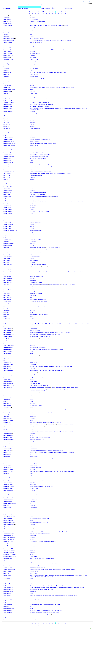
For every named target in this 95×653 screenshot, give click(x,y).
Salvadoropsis (6, 63)
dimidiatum (11, 514)
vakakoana (68, 569)
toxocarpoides (10, 224)
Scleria (4, 181)
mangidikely (32, 374)
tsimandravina (42, 113)
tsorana (72, 284)
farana (31, 173)
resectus (8, 293)
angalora (31, 230)
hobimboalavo (41, 486)
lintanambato (32, 526)
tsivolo (48, 437)
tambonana (44, 518)
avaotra (31, 355)
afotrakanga (32, 433)
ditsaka (34, 597)
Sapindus (5, 95)
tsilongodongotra (52, 166)
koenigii (8, 126)
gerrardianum (11, 338)
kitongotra (46, 284)
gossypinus (9, 274)
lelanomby (37, 252)
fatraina (47, 87)
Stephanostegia (6, 518)
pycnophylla (9, 51)
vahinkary (48, 113)
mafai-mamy (32, 368)
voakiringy (32, 46)
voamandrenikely (63, 49)
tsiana (58, 471)
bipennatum (11, 418)
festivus (9, 467)
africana (9, 27)
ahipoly (31, 312)
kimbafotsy (53, 585)
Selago (4, 247)
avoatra (41, 355)
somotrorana (32, 490)
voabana (68, 387)
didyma (9, 249)
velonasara (48, 306)
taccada (8, 130)
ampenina (32, 569)
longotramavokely (45, 166)
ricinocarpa (10, 435)
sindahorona (65, 323)
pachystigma (10, 218)
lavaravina (43, 458)
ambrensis (10, 583)
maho (31, 301)
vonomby (69, 40)
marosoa (37, 272)
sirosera (31, 188)
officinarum (10, 25)
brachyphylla (8, 205)
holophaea (12, 524)
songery (39, 410)
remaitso (32, 617)
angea (31, 289)
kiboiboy (75, 271)
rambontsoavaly (38, 264)
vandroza (40, 104)
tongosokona (32, 245)
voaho (42, 301)
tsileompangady (43, 269)
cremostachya (13, 516)
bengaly (44, 387)
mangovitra (60, 452)
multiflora (10, 108)
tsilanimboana (33, 567)
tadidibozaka (32, 150)
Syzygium (5, 619)
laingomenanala (50, 72)
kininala (35, 533)
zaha (31, 497)
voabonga (32, 379)
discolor (10, 433)
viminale (10, 113)
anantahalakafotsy (33, 299)
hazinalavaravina (33, 604)
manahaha (48, 247)
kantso (31, 218)
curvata (9, 29)
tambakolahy (51, 366)
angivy (31, 370)
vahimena (32, 209)
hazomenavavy (38, 235)
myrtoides (10, 571)
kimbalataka (57, 595)
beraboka (32, 226)
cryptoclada (8, 68)
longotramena (37, 192)
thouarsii (10, 558)
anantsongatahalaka (42, 299)
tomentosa (9, 412)
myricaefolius (9, 291)
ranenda (31, 362)
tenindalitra (46, 314)
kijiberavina (36, 614)
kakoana (50, 569)
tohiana (51, 471)
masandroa (32, 40)
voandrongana (78, 108)
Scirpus (4, 173)
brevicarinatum (10, 420)
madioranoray (48, 252)
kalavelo (31, 578)
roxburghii (9, 426)
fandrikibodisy (46, 355)
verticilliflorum (10, 427)
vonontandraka (70, 431)
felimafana (37, 452)
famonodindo (32, 217)
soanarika (32, 130)
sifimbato (45, 548)
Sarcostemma (6, 111)
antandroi (8, 258)
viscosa (10, 169)
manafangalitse (40, 541)
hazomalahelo (33, 57)
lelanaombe (32, 252)
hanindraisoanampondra (35, 256)
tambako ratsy (57, 366)
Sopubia (5, 414)
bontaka (40, 575)
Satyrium (5, 115)
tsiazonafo (32, 85)
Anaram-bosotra (68, 7)
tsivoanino (39, 282)
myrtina (7, 203)
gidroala (31, 340)
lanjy (40, 467)
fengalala (32, 444)
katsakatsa (32, 303)
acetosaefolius (10, 251)
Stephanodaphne (6, 516)
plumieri (8, 128)
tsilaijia (55, 563)
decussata (10, 563)
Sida (4, 320)
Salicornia (5, 55)
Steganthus (5, 505)
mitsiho (31, 59)
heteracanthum (10, 375)
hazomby (9, 192)
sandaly (36, 93)
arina (31, 152)
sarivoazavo (32, 262)
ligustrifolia (10, 211)
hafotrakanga (32, 437)
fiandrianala (41, 271)
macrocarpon (9, 381)
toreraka (41, 377)
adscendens (9, 252)
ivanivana (40, 357)
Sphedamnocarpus (7, 446)
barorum (8, 260)
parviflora (10, 164)
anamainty (45, 389)
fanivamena (35, 357)
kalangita (43, 247)
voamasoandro (47, 40)
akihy (31, 597)
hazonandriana (40, 512)
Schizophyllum (6, 171)
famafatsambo (56, 201)
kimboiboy (80, 271)
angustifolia (10, 61)
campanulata (10, 441)
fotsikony (32, 194)
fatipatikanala (32, 403)
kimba (49, 585)
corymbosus (9, 173)
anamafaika (39, 389)
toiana (55, 471)
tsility (48, 522)
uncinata (9, 226)
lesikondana (38, 543)
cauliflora (10, 152)
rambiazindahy (33, 295)
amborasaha (32, 458)
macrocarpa (10, 597)
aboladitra (32, 338)
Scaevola (5, 126)
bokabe (35, 528)
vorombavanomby (33, 274)
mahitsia (31, 465)
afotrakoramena (38, 531)
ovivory (40, 405)
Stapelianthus (6, 503)
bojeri (9, 132)
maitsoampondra (33, 548)
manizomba (32, 164)
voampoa (35, 372)
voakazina (82, 587)
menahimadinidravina (45, 196)
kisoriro (39, 211)
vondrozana (38, 167)
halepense (9, 424)
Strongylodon (6, 556)
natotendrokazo (51, 332)
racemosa (8, 188)
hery (59, 370)
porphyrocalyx (8, 78)
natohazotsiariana (50, 334)
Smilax (4, 355)
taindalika (32, 314)
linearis (9, 593)
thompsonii (11, 550)
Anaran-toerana (6, 7)
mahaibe (31, 511)
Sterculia (5, 531)
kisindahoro (46, 323)
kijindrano (45, 589)
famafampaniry (43, 201)
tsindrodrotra (62, 471)
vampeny (73, 569)
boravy (43, 575)
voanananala (37, 46)
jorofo (34, 619)
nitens (8, 392)
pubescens (9, 304)
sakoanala (36, 30)
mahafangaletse (33, 541)
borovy (46, 575)
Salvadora (5, 61)
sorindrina (49, 357)
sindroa (31, 351)
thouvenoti (9, 200)
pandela (31, 560)
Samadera (5, 87)
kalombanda (32, 450)
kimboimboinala (85, 271)
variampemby (66, 424)
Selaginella (5, 243)
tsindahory (38, 324)
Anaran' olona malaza (7, 8)
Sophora (5, 412)
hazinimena (63, 587)
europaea (9, 91)
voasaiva (36, 19)
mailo (53, 393)
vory (31, 562)
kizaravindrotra (76, 587)
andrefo (31, 25)
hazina (31, 581)
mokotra (76, 575)
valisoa (31, 128)
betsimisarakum (11, 334)
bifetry (40, 87)
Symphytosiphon (6, 617)
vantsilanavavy (38, 139)
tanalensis (10, 610)
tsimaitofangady (76, 323)
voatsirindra (64, 431)
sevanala (34, 21)
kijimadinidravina (69, 587)
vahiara (34, 364)
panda (55, 72)
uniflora (9, 228)
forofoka (39, 239)
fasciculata (10, 589)
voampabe (46, 377)
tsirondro (46, 431)
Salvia (4, 66)
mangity (31, 251)
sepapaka (32, 321)
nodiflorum (9, 393)
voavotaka (47, 576)
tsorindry (50, 431)
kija (41, 595)
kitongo (42, 284)
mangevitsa (55, 450)
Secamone (5, 207)
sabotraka (69, 173)
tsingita (46, 249)
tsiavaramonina (68, 284)
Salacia (4, 34)
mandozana (44, 102)
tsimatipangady (83, 323)
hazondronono (33, 518)
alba (9, 410)
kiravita (36, 347)
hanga (86, 389)
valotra (47, 156)
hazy (42, 563)
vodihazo (52, 558)
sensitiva (8, 358)
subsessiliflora (11, 608)
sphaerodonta (9, 482)
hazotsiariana (32, 334)
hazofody (32, 441)
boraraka (52, 387)
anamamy (55, 389)
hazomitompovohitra (50, 370)
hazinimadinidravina (50, 587)
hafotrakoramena (55, 531)
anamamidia (49, 389)
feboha (35, 484)
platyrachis (8, 124)
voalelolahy (52, 113)
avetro (35, 355)
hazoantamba (32, 102)
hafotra (31, 435)
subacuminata (9, 53)
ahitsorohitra (32, 147)
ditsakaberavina (39, 597)
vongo (51, 341)
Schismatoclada (6, 141)
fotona (34, 152)
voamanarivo (46, 341)
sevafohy (32, 19)
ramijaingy (44, 264)
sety (35, 203)
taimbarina (9, 198)
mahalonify (37, 141)
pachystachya (10, 55)
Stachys (4, 478)
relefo (53, 563)
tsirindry (31, 429)
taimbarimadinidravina (34, 198)
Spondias (5, 460)
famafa (31, 201)
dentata (7, 36)
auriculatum (9, 366)
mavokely (53, 247)
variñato (35, 128)
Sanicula (5, 91)
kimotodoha (55, 452)
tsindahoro (32, 320)
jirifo (31, 503)
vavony (31, 602)
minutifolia (10, 213)
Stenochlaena (6, 509)
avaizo (47, 393)
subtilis (9, 475)
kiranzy (31, 364)
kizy (33, 606)
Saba (4, 17)
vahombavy (47, 410)
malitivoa (32, 169)
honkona (54, 422)
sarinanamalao (71, 452)
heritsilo (56, 370)
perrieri (7, 76)
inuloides (9, 512)
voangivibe (68, 377)
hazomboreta (35, 49)
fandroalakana (33, 477)
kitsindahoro (51, 323)
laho (31, 454)
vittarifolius (9, 299)
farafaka (43, 87)
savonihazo (32, 95)
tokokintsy (56, 196)
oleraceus (9, 409)
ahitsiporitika (32, 467)
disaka (31, 591)
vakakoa (63, 569)
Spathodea (5, 441)
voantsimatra (36, 38)
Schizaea (5, 150)
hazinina (31, 608)
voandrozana (50, 104)
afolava (31, 66)
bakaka (31, 420)
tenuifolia (9, 222)
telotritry (51, 458)
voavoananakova (65, 98)
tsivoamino (38, 567)
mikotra (72, 575)
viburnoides (12, 145)
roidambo (55, 355)
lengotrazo (37, 47)
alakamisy (32, 143)
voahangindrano (33, 546)
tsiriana (58, 334)
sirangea (62, 284)
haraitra (36, 145)
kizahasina (64, 595)
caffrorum (9, 422)
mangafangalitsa (47, 541)
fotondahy (35, 154)
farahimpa (37, 143)
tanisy (34, 61)
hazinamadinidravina (41, 587)
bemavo (31, 113)
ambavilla (9, 254)
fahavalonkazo (36, 370)
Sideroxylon (5, 328)
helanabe (34, 106)
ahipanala (32, 284)
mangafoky (58, 87)
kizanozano (44, 72)
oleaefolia (10, 217)
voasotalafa (47, 106)
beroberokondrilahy (58, 409)
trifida (8, 416)
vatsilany (50, 133)
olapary (45, 171)
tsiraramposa (36, 495)
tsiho (37, 59)
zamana (35, 184)
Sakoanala (5, 30)
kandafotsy (39, 72)
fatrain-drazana (52, 87)
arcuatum (12, 533)
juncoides (8, 175)
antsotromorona (33, 412)
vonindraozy (37, 109)
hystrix (9, 158)
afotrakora (32, 531)
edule (8, 232)
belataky (31, 528)
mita (55, 173)
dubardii (12, 446)
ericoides (9, 511)
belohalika (32, 554)
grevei (9, 494)
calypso (7, 34)
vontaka (31, 401)
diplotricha (10, 565)
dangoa (34, 563)
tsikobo (47, 98)
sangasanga (36, 66)
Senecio (4, 251)
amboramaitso (33, 558)
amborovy (32, 575)
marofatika (68, 575)
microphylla (10, 162)
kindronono (32, 222)
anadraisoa (32, 271)
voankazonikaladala (58, 98)
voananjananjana (33, 507)
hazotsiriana (32, 332)
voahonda (55, 431)
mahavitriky (32, 264)
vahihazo (35, 385)
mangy (38, 598)
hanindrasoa (70, 271)
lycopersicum (9, 379)
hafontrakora (43, 531)
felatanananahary (33, 133)
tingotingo (32, 258)
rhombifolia (7, 323)
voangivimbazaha (74, 387)
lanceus (9, 505)
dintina (36, 585)
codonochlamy (11, 100)
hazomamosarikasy (63, 201)
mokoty (80, 575)
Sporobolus (5, 461)
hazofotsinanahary (51, 266)
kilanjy (31, 463)
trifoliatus (9, 95)
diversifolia (9, 21)
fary (31, 23)
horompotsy (37, 461)
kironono (44, 522)
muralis (7, 247)
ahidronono (32, 29)
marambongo (57, 575)
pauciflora (10, 604)
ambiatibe (32, 366)
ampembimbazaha (38, 424)
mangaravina (32, 293)
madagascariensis (11, 30)
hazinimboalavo (57, 587)
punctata (9, 306)
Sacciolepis (5, 27)
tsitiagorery (57, 49)
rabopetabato (39, 548)
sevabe (41, 366)
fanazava (32, 492)
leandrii (9, 495)
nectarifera (10, 600)
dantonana (32, 585)
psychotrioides (13, 143)
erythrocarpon (10, 372)
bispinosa (9, 303)
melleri (10, 448)
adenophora (9, 578)
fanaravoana (32, 306)
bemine (50, 393)
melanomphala (9, 186)
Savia (4, 118)
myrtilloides (9, 44)
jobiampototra (46, 563)
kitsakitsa (32, 304)
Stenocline (5, 511)
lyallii (8, 480)
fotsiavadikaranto (51, 412)
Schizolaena (5, 152)
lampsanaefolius (10, 280)
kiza (61, 595)
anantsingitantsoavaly (39, 249)
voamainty (42, 392)
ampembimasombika (34, 422)
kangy (36, 332)
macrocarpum (10, 383)
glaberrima (10, 209)
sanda (49, 49)
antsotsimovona (40, 412)
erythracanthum (10, 370)
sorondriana (37, 431)
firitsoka (45, 412)
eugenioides (10, 587)
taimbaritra (36, 200)
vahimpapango (39, 217)
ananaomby (32, 486)
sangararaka (57, 247)
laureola (7, 122)
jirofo (31, 619)
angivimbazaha (33, 387)
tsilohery (62, 370)
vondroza (51, 164)
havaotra (51, 355)
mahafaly (32, 228)
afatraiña (32, 87)
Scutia (4, 203)
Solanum (5, 362)
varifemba (59, 422)
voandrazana (44, 104)
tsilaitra (52, 49)
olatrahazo (49, 171)
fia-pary (46, 25)
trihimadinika (32, 111)
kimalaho (41, 452)
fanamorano (32, 122)
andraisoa (37, 271)
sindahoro (61, 323)
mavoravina (35, 104)
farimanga (40, 25)
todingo (38, 106)
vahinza (31, 215)
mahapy (47, 173)
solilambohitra (40, 480)
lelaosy (41, 252)
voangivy (40, 372)
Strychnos (5, 560)
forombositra (32, 179)
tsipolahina (57, 412)
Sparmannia (5, 433)
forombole (35, 173)
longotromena (43, 192)
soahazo (31, 516)
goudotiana (10, 245)
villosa (9, 32)
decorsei (11, 111)
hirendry (31, 44)
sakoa (31, 460)
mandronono (32, 220)
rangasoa (45, 272)
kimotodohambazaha (43, 450)
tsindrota (67, 471)
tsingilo (37, 61)
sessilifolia (8, 80)
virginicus (10, 477)
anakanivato (32, 522)
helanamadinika (43, 108)
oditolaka (47, 458)
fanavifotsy (32, 47)
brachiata (8, 478)
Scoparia (5, 201)
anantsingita (32, 249)
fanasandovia (37, 366)
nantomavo (40, 336)
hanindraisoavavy (39, 291)
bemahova (32, 158)
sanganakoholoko (33, 545)
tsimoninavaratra (39, 293)
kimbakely (58, 585)
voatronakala (32, 190)
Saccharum (5, 23)
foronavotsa (35, 175)
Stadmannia (5, 490)
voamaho (45, 301)
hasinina (31, 587)
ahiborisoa (32, 149)
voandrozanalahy (46, 154)
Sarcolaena (5, 100)
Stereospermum (6, 533)
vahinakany (38, 529)
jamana (31, 184)
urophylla (10, 612)
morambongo (84, 575)
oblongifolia (9, 46)
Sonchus (5, 407)
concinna (12, 141)
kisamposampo (33, 286)
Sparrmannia (5, 437)
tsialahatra (32, 42)
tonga (52, 486)
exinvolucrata (11, 156)
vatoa (35, 234)
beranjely (48, 387)
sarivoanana (34, 328)
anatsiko (31, 234)
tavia (53, 108)
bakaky (51, 424)
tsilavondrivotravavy (34, 260)
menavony (65, 452)
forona (39, 173)
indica (9, 87)
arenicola (11, 63)
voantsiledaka (43, 158)
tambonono (47, 211)
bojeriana (7, 118)
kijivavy (49, 595)
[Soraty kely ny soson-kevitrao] (90, 628)
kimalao (37, 450)
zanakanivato (32, 524)
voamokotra (32, 576)
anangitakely (64, 389)
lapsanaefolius (9, 282)
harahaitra (32, 141)
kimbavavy (68, 585)
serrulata (10, 501)
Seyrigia (4, 318)
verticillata (11, 444)
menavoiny (63, 87)
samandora (68, 87)
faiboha (31, 484)
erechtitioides (9, 268)
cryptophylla (8, 543)
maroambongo (63, 575)
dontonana (44, 585)
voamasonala (36, 44)
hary (53, 575)
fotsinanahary (44, 266)
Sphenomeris (6, 448)
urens (6, 326)
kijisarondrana (46, 604)
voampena (37, 576)
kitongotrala (35, 289)
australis (11, 484)
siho (34, 59)
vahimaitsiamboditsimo (34, 556)
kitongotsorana (59, 266)
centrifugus (10, 463)
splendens (8, 81)
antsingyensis (11, 234)
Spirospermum (6, 458)
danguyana (8, 120)
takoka (36, 341)
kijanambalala (33, 98)
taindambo (41, 314)
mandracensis (9, 42)
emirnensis (9, 507)
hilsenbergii (11, 545)
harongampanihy (33, 108)
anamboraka (32, 407)
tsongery (43, 410)
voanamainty (32, 390)
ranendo (35, 362)
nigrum (8, 389)
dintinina (39, 585)
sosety (31, 232)
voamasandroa (40, 40)
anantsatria (70, 389)
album (8, 93)
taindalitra (36, 314)
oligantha (10, 602)
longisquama (9, 351)
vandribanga (32, 17)
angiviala (32, 395)
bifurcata (9, 562)
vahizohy (32, 224)
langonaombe (32, 469)
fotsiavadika (39, 266)
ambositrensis (9, 256)
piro (48, 102)
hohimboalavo (47, 486)
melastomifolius (10, 286)
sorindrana (32, 431)
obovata (9, 215)
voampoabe (69, 366)
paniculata (11, 64)
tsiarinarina (38, 152)
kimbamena (63, 585)
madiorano (46, 49)
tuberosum (9, 405)
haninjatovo (39, 247)
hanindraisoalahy (64, 271)
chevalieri (8, 310)
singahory (71, 323)
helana (38, 108)
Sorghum (5, 420)
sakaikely (37, 392)
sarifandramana (33, 241)
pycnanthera (9, 580)
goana (31, 316)
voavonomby (63, 40)
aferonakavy (32, 196)
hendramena (32, 392)
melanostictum (9, 97)
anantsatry (75, 389)
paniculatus (10, 469)
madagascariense (10, 385)
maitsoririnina (32, 268)
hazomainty (32, 118)
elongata (10, 154)
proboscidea (9, 49)
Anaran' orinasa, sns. (81, 7)
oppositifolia (10, 497)
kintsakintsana (38, 306)
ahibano (31, 72)
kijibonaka (52, 597)
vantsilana (39, 133)
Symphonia (5, 581)
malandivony (32, 53)
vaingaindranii (9, 297)
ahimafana (32, 452)
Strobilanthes (6, 554)
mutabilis (11, 488)
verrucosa (10, 614)
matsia (35, 465)
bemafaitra (36, 87)
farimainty (35, 25)
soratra (34, 565)
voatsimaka (42, 194)
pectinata (9, 150)
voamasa (73, 108)
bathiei (7, 308)
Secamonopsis (6, 230)
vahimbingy (40, 385)
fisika (49, 25)
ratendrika (36, 571)
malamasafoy (32, 64)
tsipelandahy (32, 115)
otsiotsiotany (37, 269)
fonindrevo (32, 63)
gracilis (8, 318)
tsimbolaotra (40, 545)
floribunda (10, 528)
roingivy (31, 372)
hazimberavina (33, 589)
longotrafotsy (38, 166)
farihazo (42, 569)
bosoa (31, 357)
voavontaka (42, 576)
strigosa (10, 98)
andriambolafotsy (38, 522)
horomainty (32, 461)
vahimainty (40, 230)
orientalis (9, 196)
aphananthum (10, 362)
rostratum (9, 116)
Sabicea (4, 19)
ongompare (66, 25)
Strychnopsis (6, 558)
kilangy (37, 467)
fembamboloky (49, 422)
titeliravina (47, 558)
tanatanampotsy (38, 156)
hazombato (32, 156)
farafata (35, 410)
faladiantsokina (33, 247)
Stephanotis (5, 528)
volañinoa (38, 565)
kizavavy (51, 589)
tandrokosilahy (38, 222)
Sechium (5, 232)
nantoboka (45, 332)
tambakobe (46, 366)
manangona (32, 32)
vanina (53, 357)
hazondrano (43, 173)
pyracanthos (9, 397)
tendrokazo (63, 332)
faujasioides (9, 271)
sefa (31, 21)
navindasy (59, 173)
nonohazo (41, 171)
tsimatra (31, 38)
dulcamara (9, 368)
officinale (10, 23)
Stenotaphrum (6, 514)
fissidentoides (11, 243)
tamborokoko (37, 330)
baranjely (41, 387)
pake (50, 563)
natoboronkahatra (46, 336)
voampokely (37, 374)
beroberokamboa (51, 409)
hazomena (32, 235)
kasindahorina (35, 323)
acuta (6, 320)
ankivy (38, 377)
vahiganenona (33, 529)
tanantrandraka (33, 243)
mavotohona (60, 25)
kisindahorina (41, 323)
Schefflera (5, 132)
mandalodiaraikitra (39, 349)
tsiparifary (37, 27)
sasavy (31, 61)
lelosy (44, 252)
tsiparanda (59, 72)
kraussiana (8, 355)
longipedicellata (11, 133)
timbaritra (41, 200)
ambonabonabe (33, 135)
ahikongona (32, 471)
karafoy (36, 619)
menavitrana (57, 284)
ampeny (35, 573)
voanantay (43, 390)
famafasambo (49, 201)
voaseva (43, 21)
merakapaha (47, 471)
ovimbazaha (35, 405)
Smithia (4, 357)
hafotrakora (49, 531)
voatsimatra (58, 40)
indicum (9, 301)
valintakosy (37, 164)
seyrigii (9, 239)
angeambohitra (33, 266)
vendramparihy (39, 183)
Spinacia (5, 456)
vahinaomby (45, 385)
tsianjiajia (75, 201)
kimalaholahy (46, 452)
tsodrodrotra (71, 471)
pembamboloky (60, 424)
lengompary (55, 25)
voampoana (59, 377)
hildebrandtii (9, 85)
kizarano (57, 612)
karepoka (32, 124)
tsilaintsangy (60, 108)
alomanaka (32, 132)
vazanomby (32, 505)
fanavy (31, 49)
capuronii (10, 235)
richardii (8, 399)
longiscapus (9, 284)
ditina (31, 606)
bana (38, 387)
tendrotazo (68, 332)
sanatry (35, 113)
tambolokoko (11, 345)
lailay (52, 25)
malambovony (42, 338)
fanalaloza (32, 203)
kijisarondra (44, 610)
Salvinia (4, 83)
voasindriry (59, 431)
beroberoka (44, 409)
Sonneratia (5, 410)
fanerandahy (32, 482)
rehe (31, 34)
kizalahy (53, 612)
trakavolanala (32, 91)
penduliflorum (12, 458)
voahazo (38, 301)
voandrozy (47, 164)
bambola (31, 318)
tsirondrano (42, 431)
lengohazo (41, 49)
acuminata (9, 19)
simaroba (72, 87)
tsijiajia (78, 201)
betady (31, 565)
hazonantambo (39, 102)
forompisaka (32, 177)
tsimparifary (32, 27)
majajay (64, 409)
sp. (7, 179)
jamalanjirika (70, 201)
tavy (67, 531)
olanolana (32, 269)
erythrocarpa (9, 190)
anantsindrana (42, 393)
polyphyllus (11, 548)
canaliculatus (9, 264)
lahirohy (31, 385)
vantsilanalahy (45, 133)
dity (31, 181)
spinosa (9, 575)
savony (36, 95)
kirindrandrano (33, 183)
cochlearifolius (9, 266)
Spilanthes (5, 450)
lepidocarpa (10, 591)
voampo (50, 377)
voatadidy (32, 116)
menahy (51, 196)
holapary (31, 171)
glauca (7, 312)
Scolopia (5, 190)
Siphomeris (5, 353)
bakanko (36, 575)
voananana (38, 390)
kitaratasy (42, 471)
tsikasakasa (32, 310)
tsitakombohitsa (57, 512)
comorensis (7, 17)
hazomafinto (32, 499)
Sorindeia (5, 429)
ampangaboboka (33, 448)
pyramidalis (10, 471)
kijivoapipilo (49, 614)
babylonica (7, 57)
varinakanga (32, 418)
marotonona (32, 414)
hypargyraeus (9, 278)
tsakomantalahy (33, 205)
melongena (9, 387)
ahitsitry (31, 478)
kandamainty (35, 78)
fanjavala (32, 120)
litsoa (35, 126)
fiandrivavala (52, 271)
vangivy (38, 397)
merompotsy (38, 518)
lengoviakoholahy (33, 282)
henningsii (10, 567)
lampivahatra (38, 196)
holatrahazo (36, 171)
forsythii (8, 374)
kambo (31, 405)
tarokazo (32, 353)
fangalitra (32, 533)
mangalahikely (55, 252)
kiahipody (32, 308)
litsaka (31, 593)
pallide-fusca (8, 314)
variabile (11, 541)
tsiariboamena (63, 366)
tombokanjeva (39, 98)
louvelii (8, 194)
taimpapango (32, 97)
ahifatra (31, 254)
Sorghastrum (6, 418)
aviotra (38, 355)
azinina (31, 615)
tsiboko (43, 98)
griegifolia (8, 183)
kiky (31, 475)
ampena (31, 573)
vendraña (44, 183)
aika (31, 323)
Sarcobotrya (5, 98)
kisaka (31, 343)
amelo (35, 389)
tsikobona (51, 98)
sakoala (31, 30)
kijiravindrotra (45, 595)
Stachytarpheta (6, 484)
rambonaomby (33, 276)
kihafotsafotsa (44, 437)
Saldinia (4, 42)
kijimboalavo (39, 610)
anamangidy (59, 389)
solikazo (34, 301)
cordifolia (7, 321)
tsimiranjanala (33, 535)
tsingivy (35, 397)
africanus (10, 461)
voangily (63, 377)
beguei (9, 328)
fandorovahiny (33, 416)
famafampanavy (36, 201)
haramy (31, 595)
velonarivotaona (64, 512)
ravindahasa (63, 173)
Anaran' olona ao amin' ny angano (48, 8)
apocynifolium (10, 364)
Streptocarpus (6, 545)
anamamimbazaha (33, 456)
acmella (9, 450)
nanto (37, 334)
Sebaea (4, 205)
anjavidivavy (32, 543)
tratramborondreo (41, 494)
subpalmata (11, 439)
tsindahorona (32, 324)
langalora (36, 230)
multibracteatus (10, 289)
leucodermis (8, 72)
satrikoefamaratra (33, 326)
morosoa (41, 272)
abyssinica (10, 347)
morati (9, 135)
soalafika (32, 495)
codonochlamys (11, 102)
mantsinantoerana (33, 480)
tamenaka (61, 531)
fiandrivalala (47, 271)
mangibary (52, 173)
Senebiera (5, 249)
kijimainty (45, 612)
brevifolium (12, 147)
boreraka (56, 387)
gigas (8, 407)
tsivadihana (60, 349)
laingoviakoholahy (33, 280)
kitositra (45, 512)
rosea (9, 167)
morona (42, 426)
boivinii (7, 181)
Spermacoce (5, 443)
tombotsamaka (33, 55)
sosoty (34, 232)
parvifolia (7, 74)
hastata (8, 83)
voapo (72, 377)
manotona (32, 83)
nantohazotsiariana (42, 334)
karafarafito (38, 458)
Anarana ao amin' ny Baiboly (47, 7)
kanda (31, 68)
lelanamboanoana (33, 81)
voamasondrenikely (39, 42)
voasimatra (42, 38)
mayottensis (8, 184)
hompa (36, 494)
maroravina (49, 108)
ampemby (41, 422)
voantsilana (32, 137)
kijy (47, 585)
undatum (12, 539)
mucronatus (9, 177)
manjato (43, 306)
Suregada (5, 578)
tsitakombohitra (50, 512)
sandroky (56, 323)
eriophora (10, 104)
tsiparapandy (35, 68)
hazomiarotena (42, 370)
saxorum (10, 340)
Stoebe (4, 543)
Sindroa (4, 351)
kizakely (57, 610)
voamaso (32, 36)
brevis (11, 518)
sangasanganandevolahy (44, 66)
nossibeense (9, 395)
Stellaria (4, 507)
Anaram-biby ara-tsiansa (23, 8)
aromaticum (10, 619)
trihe (38, 113)
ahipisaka (32, 514)
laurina (9, 160)
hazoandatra (37, 158)
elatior (9, 465)
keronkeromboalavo (34, 488)
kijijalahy (41, 604)
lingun (9, 353)
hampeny (46, 569)
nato (31, 328)
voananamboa (55, 143)
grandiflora (10, 106)
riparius (8, 295)
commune (12, 171)
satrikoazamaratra (42, 347)
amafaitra (32, 389)
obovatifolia (9, 47)
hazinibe (41, 589)
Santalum (5, 93)
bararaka (32, 126)
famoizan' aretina (81, 389)
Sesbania (5, 303)
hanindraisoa (58, 271)
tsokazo (43, 156)
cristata (9, 207)
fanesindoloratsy (33, 512)
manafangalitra (41, 533)
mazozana (32, 93)
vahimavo (32, 446)
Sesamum (5, 301)
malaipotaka (55, 569)
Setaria (4, 308)
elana (31, 100)
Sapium (4, 97)
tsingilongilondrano (33, 358)
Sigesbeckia (5, 347)
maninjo (42, 211)
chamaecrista (9, 357)
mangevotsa (60, 450)
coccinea (7, 66)
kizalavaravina (57, 604)
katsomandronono (33, 211)
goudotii (7, 70)
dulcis (8, 201)
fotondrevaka (32, 166)
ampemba (32, 424)
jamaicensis (12, 486)
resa (31, 297)
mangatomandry (33, 278)
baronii (9, 560)
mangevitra (50, 450)
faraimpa (41, 143)
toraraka (60, 387)
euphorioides (12, 537)
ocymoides (11, 443)
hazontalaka (38, 558)
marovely (32, 571)
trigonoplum (9, 403)
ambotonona (32, 443)
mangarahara (47, 533)
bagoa (31, 563)
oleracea (9, 454)
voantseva (39, 21)
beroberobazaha (39, 409)
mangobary (32, 330)
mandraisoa (32, 272)
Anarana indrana (68, 8)
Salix (4, 57)
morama (39, 426)
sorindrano (45, 357)
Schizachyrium (6, 147)
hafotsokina (38, 437)
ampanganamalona (34, 509)
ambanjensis (10, 581)
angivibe (31, 377)
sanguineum (12, 149)
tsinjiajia (82, 201)
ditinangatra (32, 347)
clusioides (10, 585)
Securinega (5, 234)
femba (44, 422)
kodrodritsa (35, 463)
